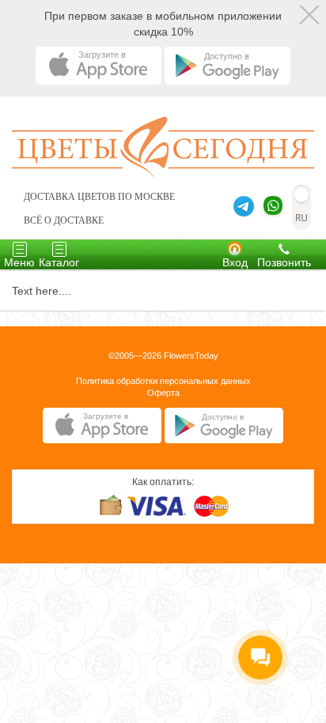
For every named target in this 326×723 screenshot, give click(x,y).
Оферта (163, 392)
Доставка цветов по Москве (99, 196)
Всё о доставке (64, 220)
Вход (235, 262)
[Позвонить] (284, 248)
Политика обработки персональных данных (163, 381)
